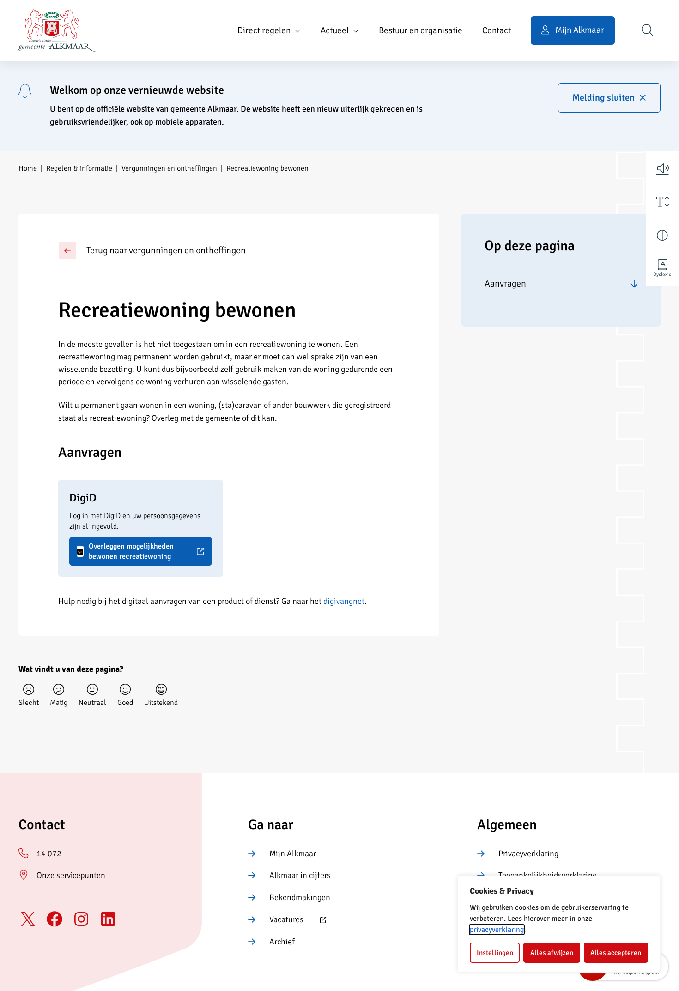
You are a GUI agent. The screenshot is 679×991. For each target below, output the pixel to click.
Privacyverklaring (528, 853)
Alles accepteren (615, 953)
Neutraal (92, 702)
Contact (496, 30)
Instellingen (495, 953)
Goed (125, 702)
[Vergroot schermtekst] (662, 201)
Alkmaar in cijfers (300, 875)
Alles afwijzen (551, 953)
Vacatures (275, 920)
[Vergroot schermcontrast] (662, 235)
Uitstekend (161, 702)
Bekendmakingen (299, 897)
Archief (282, 942)
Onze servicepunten (70, 875)
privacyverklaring (497, 929)
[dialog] (559, 924)
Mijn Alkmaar (292, 853)
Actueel (335, 30)
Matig (58, 702)
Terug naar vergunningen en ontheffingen (166, 250)
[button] (662, 168)
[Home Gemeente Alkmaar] (57, 30)
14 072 (48, 853)
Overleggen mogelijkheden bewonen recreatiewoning (125, 551)
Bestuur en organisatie (420, 30)
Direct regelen (264, 30)
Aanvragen (505, 283)
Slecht (28, 702)
